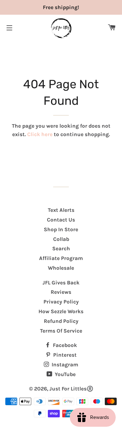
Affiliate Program (61, 258)
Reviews (61, 292)
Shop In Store (61, 229)
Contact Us (61, 219)
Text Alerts (61, 210)
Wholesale (61, 268)
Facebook (64, 345)
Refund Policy (61, 321)
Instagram (64, 364)
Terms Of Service (61, 331)
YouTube (64, 374)
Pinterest (64, 355)
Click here (40, 134)
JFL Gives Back (61, 282)
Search (61, 248)
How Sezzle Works (61, 311)
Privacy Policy (61, 301)
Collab (61, 239)
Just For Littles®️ (71, 388)
